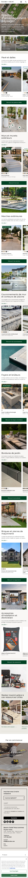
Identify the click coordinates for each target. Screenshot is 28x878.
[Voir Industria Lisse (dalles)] (19, 127)
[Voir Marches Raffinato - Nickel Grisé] (16, 285)
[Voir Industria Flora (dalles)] (12, 125)
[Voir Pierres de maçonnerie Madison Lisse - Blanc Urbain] (6, 596)
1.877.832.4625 (8, 837)
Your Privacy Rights (14, 871)
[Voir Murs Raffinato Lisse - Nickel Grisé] (9, 202)
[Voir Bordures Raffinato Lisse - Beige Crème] (13, 517)
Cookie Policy (12, 868)
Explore (5, 845)
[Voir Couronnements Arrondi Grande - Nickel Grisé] (15, 358)
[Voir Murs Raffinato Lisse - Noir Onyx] (23, 200)
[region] (14, 867)
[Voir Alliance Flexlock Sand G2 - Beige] (12, 685)
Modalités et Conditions (17, 811)
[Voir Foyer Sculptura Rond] (8, 436)
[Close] (26, 859)
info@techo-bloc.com (9, 841)
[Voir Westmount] (10, 121)
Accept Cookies (14, 875)
